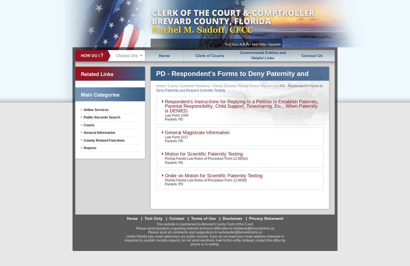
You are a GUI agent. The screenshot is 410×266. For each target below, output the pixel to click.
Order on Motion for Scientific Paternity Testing (213, 175)
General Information (99, 133)
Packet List (269, 86)
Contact (176, 218)
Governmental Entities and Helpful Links (263, 55)
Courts (173, 86)
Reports (90, 148)
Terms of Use (203, 218)
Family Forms (248, 86)
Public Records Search (102, 117)
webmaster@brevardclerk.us (240, 232)
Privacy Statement (266, 218)
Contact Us (312, 55)
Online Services (96, 110)
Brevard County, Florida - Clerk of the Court (233, 23)
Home (164, 55)
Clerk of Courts (210, 55)
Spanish (274, 44)
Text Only (259, 44)
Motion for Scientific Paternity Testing (204, 154)
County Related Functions (104, 140)
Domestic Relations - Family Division (208, 86)
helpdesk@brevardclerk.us (253, 228)
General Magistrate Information (197, 132)
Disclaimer (232, 218)
